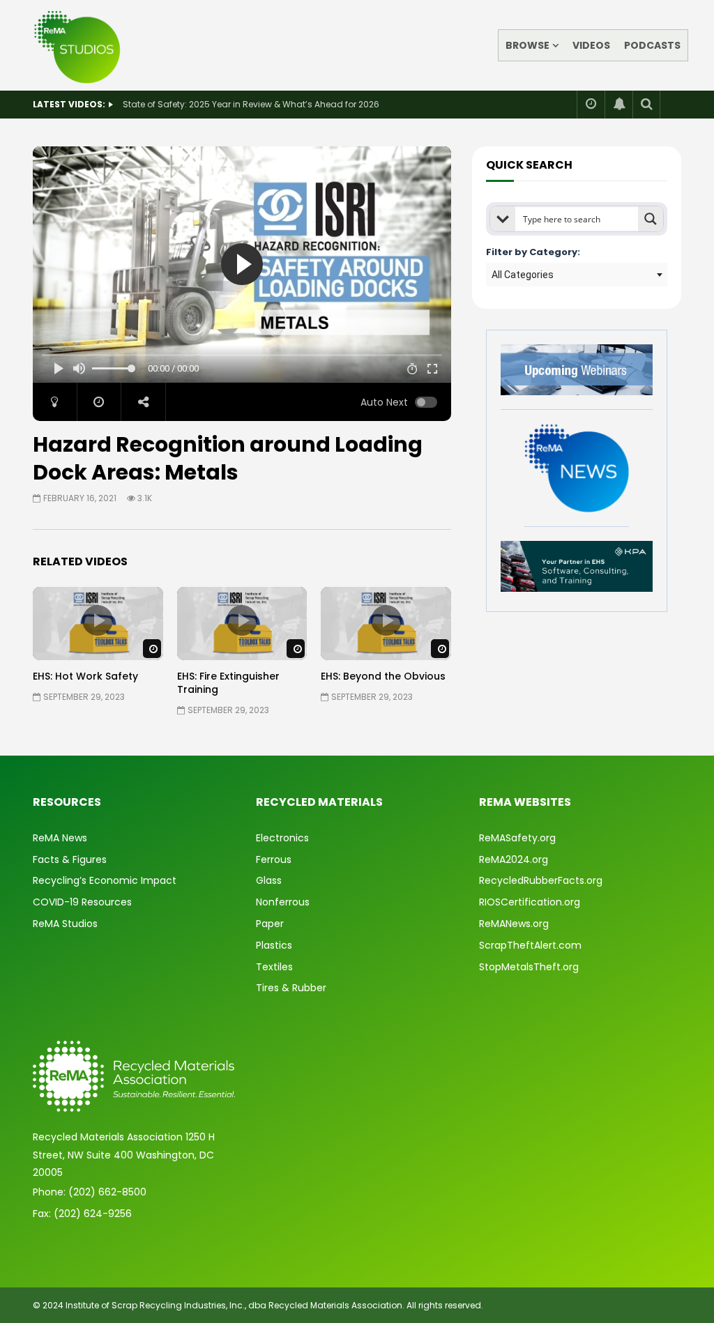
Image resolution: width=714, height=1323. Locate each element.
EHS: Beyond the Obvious (383, 676)
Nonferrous (283, 902)
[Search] (646, 104)
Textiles (274, 967)
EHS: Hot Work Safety (85, 676)
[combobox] (576, 274)
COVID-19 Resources (82, 902)
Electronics (282, 838)
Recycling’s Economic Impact (104, 880)
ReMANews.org (514, 924)
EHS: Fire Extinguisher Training (228, 682)
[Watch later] (591, 104)
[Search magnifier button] (650, 218)
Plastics (274, 945)
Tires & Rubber (291, 988)
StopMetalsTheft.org (529, 967)
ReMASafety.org (517, 838)
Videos (591, 45)
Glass (269, 880)
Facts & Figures (70, 859)
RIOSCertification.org (529, 902)
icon (97, 620)
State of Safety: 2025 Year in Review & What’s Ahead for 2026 (251, 104)
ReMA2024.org (513, 859)
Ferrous (273, 859)
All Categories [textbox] (523, 274)
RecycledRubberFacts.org (540, 880)
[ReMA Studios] (78, 45)
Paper (270, 924)
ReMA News (60, 838)
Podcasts (652, 45)
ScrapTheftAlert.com (530, 945)
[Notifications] (618, 104)
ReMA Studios (65, 924)
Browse (527, 45)
